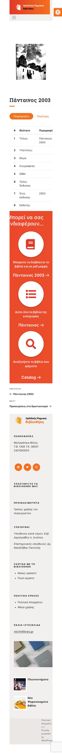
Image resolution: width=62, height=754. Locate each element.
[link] (58, 12)
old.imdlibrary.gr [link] (23, 631)
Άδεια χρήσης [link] (26, 607)
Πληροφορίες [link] (21, 116)
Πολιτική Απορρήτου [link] (30, 602)
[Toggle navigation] (14, 17)
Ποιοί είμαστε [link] (26, 578)
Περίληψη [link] (43, 116)
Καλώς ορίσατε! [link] (27, 573)
